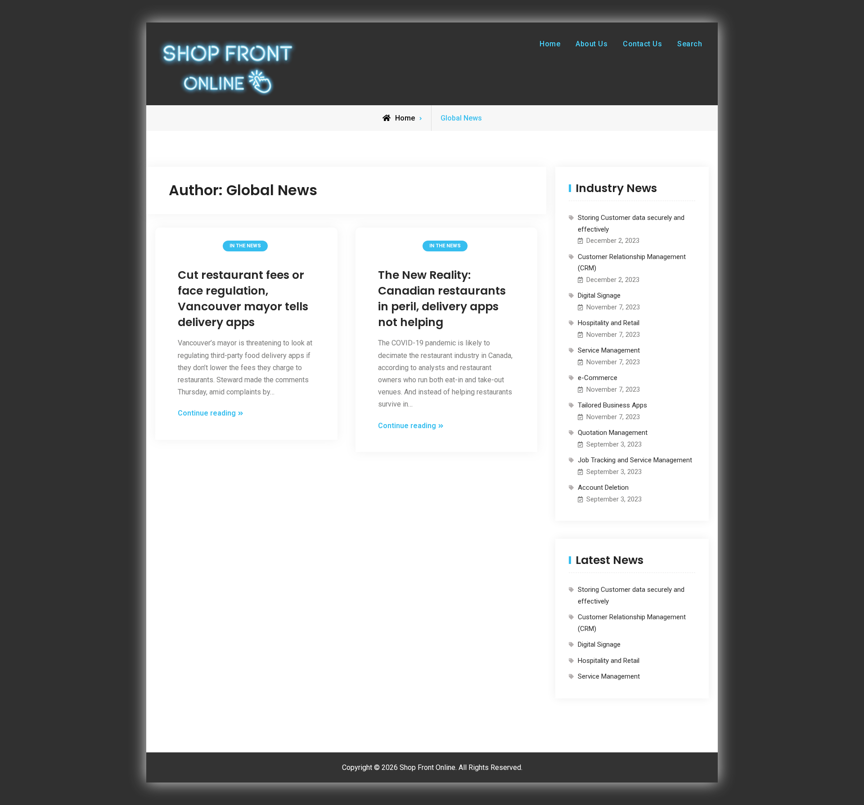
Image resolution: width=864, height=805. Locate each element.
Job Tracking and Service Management (635, 460)
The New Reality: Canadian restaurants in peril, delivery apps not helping (442, 298)
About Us (592, 44)
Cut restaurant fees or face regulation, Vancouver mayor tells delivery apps (243, 298)
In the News (245, 246)
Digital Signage (599, 295)
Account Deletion (603, 487)
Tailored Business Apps (612, 405)
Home (550, 44)
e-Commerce (597, 378)
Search (689, 44)
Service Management (609, 350)
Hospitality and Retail (608, 323)
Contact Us (642, 44)
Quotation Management (613, 433)
